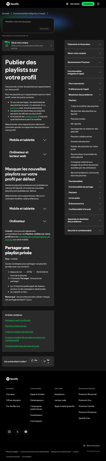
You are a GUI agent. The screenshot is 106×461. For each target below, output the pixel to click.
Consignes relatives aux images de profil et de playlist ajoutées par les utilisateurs (84, 165)
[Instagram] (9, 432)
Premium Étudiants (87, 412)
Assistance (60, 394)
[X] (17, 432)
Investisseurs (36, 415)
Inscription (75, 4)
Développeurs (37, 400)
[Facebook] (26, 432)
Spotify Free (84, 418)
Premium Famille (86, 406)
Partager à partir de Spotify (18, 320)
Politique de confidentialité (61, 452)
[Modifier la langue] (67, 4)
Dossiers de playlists (80, 141)
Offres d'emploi (13, 400)
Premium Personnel (88, 394)
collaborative (31, 116)
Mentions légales (12, 452)
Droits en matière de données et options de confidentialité (25, 339)
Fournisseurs (36, 421)
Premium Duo (85, 400)
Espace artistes (37, 394)
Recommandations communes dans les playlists (85, 174)
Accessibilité (26, 457)
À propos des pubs (13, 457)
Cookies (76, 452)
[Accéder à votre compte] (50, 45)
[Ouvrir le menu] (98, 4)
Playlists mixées (78, 118)
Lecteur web (60, 400)
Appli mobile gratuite (64, 406)
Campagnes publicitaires (36, 407)
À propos (10, 394)
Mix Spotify (76, 123)
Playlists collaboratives (15, 326)
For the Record (13, 406)
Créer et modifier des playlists (19, 331)
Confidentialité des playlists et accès (22, 346)
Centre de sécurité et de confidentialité (35, 452)
